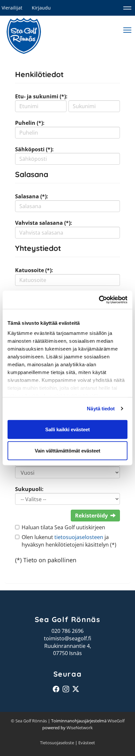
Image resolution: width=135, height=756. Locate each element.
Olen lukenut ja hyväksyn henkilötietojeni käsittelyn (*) (69, 541)
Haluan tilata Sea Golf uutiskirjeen (63, 527)
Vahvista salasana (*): (43, 222)
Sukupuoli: (29, 489)
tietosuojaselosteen (78, 537)
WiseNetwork (80, 728)
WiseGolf (116, 721)
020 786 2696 (67, 630)
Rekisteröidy (91, 515)
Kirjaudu (41, 8)
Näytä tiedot (101, 408)
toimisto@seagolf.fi (67, 638)
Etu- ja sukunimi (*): (41, 96)
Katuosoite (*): (34, 270)
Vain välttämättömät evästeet (67, 450)
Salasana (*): (31, 196)
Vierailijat (12, 8)
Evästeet (86, 743)
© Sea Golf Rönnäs (29, 721)
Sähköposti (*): (34, 149)
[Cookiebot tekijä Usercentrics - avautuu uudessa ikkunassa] (98, 300)
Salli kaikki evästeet (67, 429)
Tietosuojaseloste (57, 743)
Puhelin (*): (30, 122)
